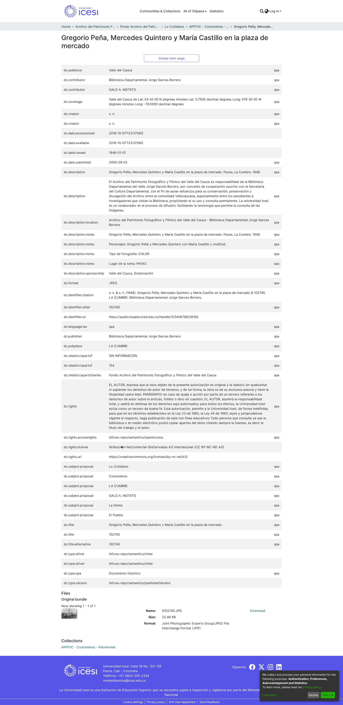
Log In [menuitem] (274, 11)
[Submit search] (261, 11)
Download (257, 611)
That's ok (328, 695)
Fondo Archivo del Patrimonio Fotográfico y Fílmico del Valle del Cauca (140, 27)
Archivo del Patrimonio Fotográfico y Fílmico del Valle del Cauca (95, 27)
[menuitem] (194, 11)
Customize (269, 695)
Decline (313, 695)
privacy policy (312, 687)
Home (66, 27)
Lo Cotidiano (174, 27)
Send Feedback (209, 702)
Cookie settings (133, 702)
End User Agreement (182, 702)
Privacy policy (156, 702)
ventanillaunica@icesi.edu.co (124, 680)
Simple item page (171, 58)
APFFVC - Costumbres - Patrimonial (209, 27)
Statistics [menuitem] (217, 11)
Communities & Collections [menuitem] (160, 11)
